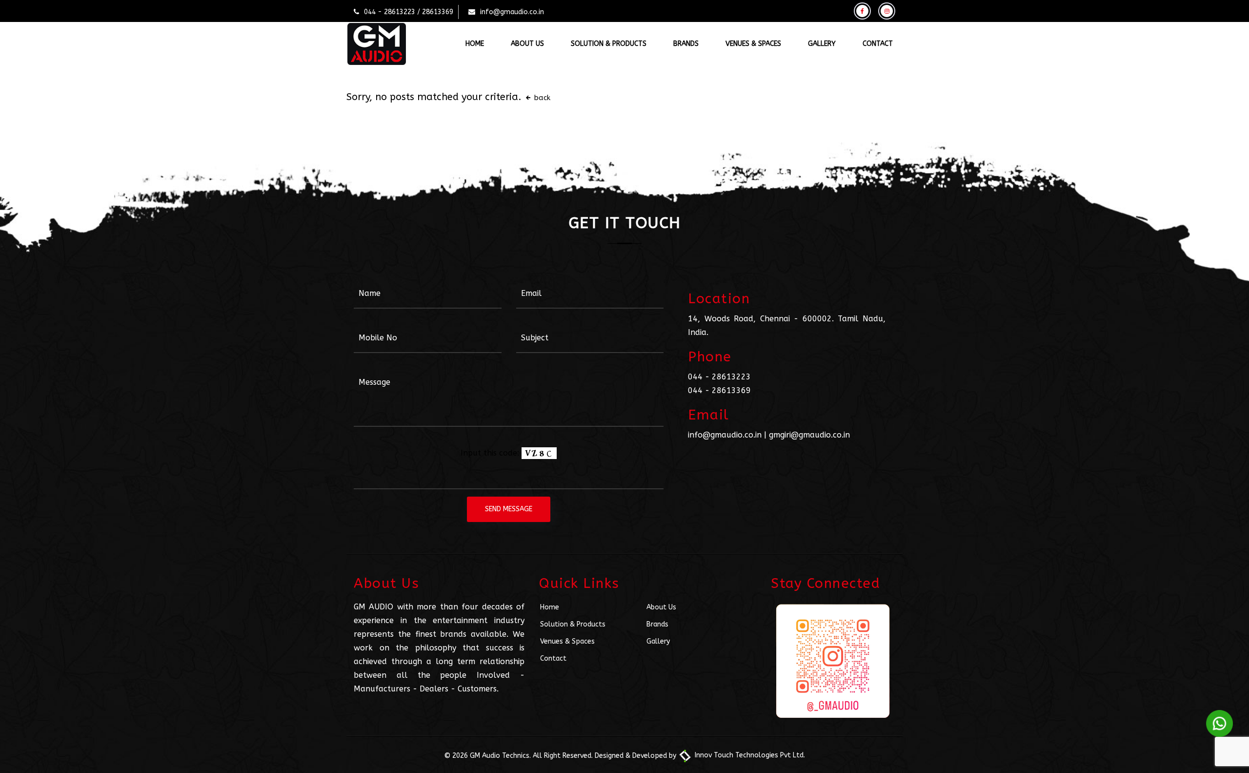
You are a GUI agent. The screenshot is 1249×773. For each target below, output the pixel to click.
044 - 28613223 (719, 376)
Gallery (658, 641)
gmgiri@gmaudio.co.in (809, 434)
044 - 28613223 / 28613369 (408, 12)
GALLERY (822, 44)
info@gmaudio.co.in (512, 12)
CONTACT (878, 44)
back (541, 97)
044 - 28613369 (719, 390)
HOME (474, 44)
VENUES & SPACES (753, 44)
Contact (553, 658)
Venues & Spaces (567, 641)
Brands (657, 624)
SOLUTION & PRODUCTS (608, 44)
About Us (661, 607)
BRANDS (686, 44)
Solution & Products (572, 624)
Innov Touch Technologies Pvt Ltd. (749, 755)
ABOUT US (527, 44)
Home (549, 607)
